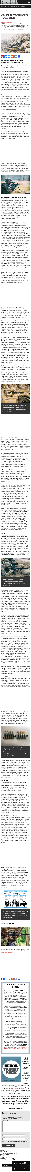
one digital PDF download (18, 1088)
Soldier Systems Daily (7, 952)
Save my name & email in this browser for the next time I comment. (16, 1142)
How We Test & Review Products (8, 1153)
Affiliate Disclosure (5, 1152)
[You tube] (7, 1149)
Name (4, 1133)
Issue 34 (12, 10)
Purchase (2, 1158)
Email (4, 1137)
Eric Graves (4, 21)
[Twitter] (12, 1149)
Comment (5, 1120)
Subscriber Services (5, 1154)
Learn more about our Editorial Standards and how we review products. (15, 1048)
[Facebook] (1, 1149)
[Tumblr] (10, 1149)
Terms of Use (3, 1159)
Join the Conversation (6, 22)
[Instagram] (4, 1149)
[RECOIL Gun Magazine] (9, 3)
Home (2, 10)
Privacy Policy (3, 1157)
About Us (2, 1150)
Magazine (7, 10)
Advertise (2, 1155)
